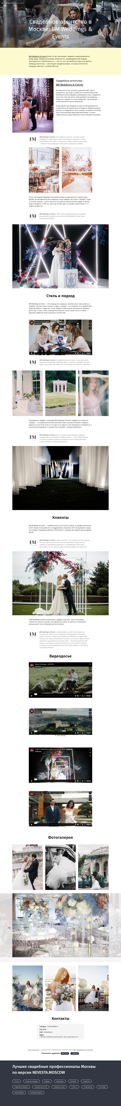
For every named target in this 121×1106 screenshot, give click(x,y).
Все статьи (33, 1049)
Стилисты (74, 1087)
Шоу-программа (19, 1092)
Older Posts (60, 1101)
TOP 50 (17, 1081)
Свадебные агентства (41, 1087)
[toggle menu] (3, 3)
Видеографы (59, 1081)
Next (112, 928)
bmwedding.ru (48, 1032)
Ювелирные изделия (36, 1092)
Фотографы (102, 1087)
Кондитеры (86, 1081)
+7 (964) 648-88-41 (52, 1026)
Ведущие (46, 1081)
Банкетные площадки (32, 1081)
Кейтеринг (73, 1081)
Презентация (61, 42)
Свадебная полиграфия (21, 1087)
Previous (9, 928)
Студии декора (88, 1087)
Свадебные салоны (59, 1087)
